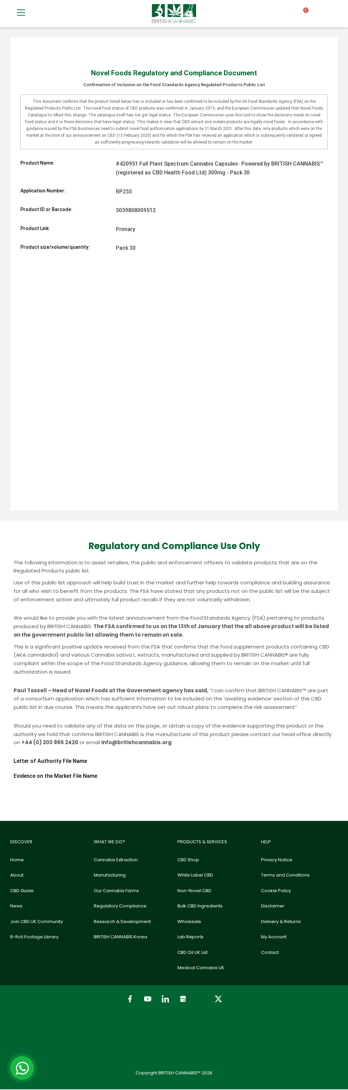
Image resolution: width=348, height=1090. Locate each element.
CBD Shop (188, 860)
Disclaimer (272, 906)
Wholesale (189, 921)
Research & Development (122, 921)
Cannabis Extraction (116, 860)
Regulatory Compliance (120, 906)
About (16, 875)
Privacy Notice (276, 860)
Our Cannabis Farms (116, 890)
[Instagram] (200, 999)
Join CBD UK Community (36, 921)
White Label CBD (195, 875)
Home (17, 860)
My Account (273, 937)
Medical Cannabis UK (200, 967)
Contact (270, 952)
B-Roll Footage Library (34, 937)
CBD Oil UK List (192, 952)
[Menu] (21, 12)
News (16, 906)
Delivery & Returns (281, 921)
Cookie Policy (276, 890)
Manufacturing (110, 875)
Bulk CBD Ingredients (200, 906)
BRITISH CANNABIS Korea (120, 937)
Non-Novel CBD (194, 890)
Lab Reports (190, 937)
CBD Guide (22, 890)
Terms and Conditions (285, 875)
